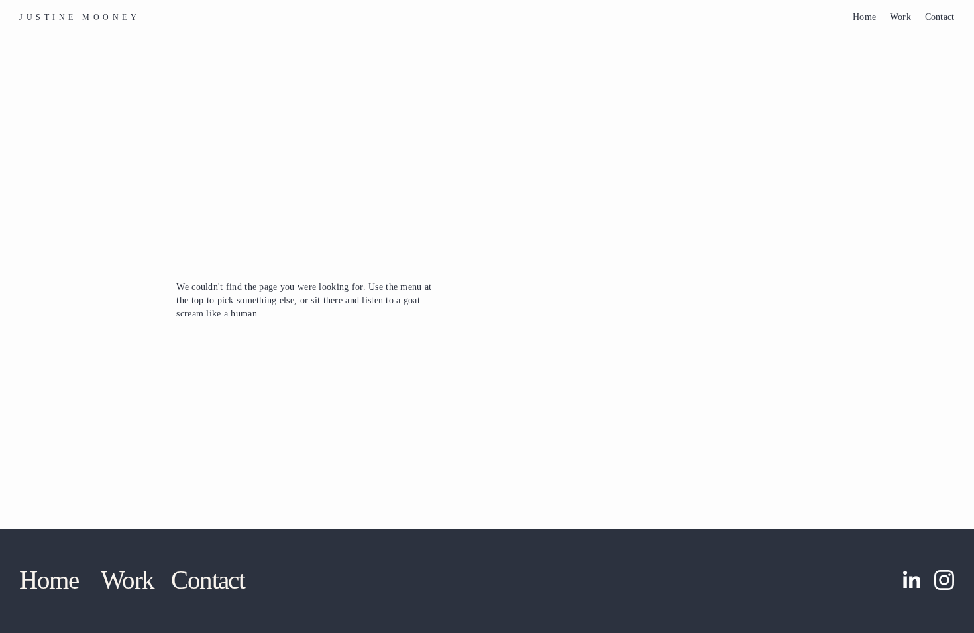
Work (900, 16)
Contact (940, 16)
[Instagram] (944, 580)
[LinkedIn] (911, 580)
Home (864, 16)
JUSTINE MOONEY (79, 17)
